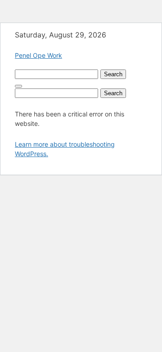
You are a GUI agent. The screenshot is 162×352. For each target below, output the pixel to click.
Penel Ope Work (38, 55)
